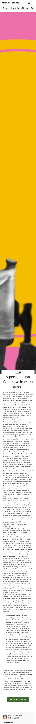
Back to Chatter (19, 699)
